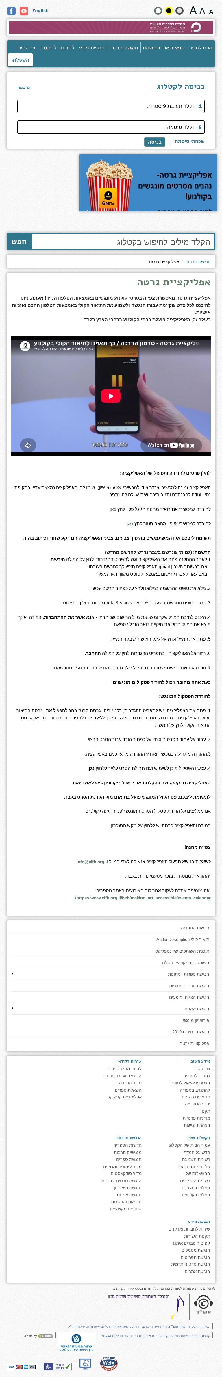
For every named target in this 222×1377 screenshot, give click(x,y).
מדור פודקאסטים (126, 1173)
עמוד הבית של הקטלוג (189, 1145)
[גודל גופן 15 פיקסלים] (211, 10)
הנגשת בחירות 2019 (190, 1031)
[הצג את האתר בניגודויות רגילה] (158, 11)
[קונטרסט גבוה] (169, 11)
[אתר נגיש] (58, 1367)
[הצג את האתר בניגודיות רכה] (179, 11)
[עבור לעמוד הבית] (111, 27)
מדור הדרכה (130, 1082)
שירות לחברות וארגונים (189, 1229)
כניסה (155, 142)
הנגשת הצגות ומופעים (189, 997)
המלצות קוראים (196, 1194)
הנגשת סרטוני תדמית (190, 1264)
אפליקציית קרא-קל (125, 1097)
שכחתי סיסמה (190, 141)
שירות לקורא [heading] (130, 1061)
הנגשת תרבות (123, 47)
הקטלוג (20, 60)
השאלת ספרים (128, 1090)
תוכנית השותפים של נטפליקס (182, 951)
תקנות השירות (197, 1236)
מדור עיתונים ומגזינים (122, 1166)
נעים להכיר (200, 47)
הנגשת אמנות (196, 1008)
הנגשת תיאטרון (128, 1187)
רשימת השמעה (196, 1159)
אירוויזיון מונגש (196, 1020)
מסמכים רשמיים (195, 1097)
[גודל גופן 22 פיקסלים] (193, 10)
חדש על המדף (197, 1152)
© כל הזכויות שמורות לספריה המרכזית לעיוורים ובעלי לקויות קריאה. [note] (164, 1289)
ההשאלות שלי (197, 1173)
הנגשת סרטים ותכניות (189, 985)
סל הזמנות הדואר (194, 1166)
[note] (77, 1342)
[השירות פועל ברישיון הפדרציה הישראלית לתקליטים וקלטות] (147, 1306)
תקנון (205, 1111)
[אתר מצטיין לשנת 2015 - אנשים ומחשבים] (109, 1363)
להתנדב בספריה (195, 1090)
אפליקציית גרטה (194, 1043)
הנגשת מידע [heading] (199, 1221)
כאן (112, 509)
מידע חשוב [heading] (200, 1061)
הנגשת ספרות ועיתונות (188, 974)
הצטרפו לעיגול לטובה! (189, 1082)
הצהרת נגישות (197, 1125)
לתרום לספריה (196, 1075)
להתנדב (48, 47)
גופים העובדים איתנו (191, 1243)
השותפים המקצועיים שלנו (185, 962)
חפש (19, 241)
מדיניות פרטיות (196, 1118)
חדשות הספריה (195, 927)
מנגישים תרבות (128, 1152)
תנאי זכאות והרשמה (164, 47)
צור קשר (26, 47)
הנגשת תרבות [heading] (129, 1138)
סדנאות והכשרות (126, 1201)
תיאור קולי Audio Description (182, 939)
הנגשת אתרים (197, 1271)
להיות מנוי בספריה (125, 1068)
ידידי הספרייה (197, 1104)
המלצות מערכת (196, 1187)
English (40, 11)
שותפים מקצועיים (126, 1208)
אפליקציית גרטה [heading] (174, 283)
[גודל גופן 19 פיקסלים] (202, 10)
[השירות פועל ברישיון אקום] (203, 1305)
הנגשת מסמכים (196, 1250)
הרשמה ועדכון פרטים (122, 1075)
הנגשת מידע (92, 47)
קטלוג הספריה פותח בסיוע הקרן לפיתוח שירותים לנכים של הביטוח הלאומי (155, 1336)
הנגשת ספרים (129, 1159)
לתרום (67, 47)
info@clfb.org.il (92, 861)
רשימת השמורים (195, 1180)
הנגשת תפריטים (195, 1257)
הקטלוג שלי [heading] (199, 1138)
